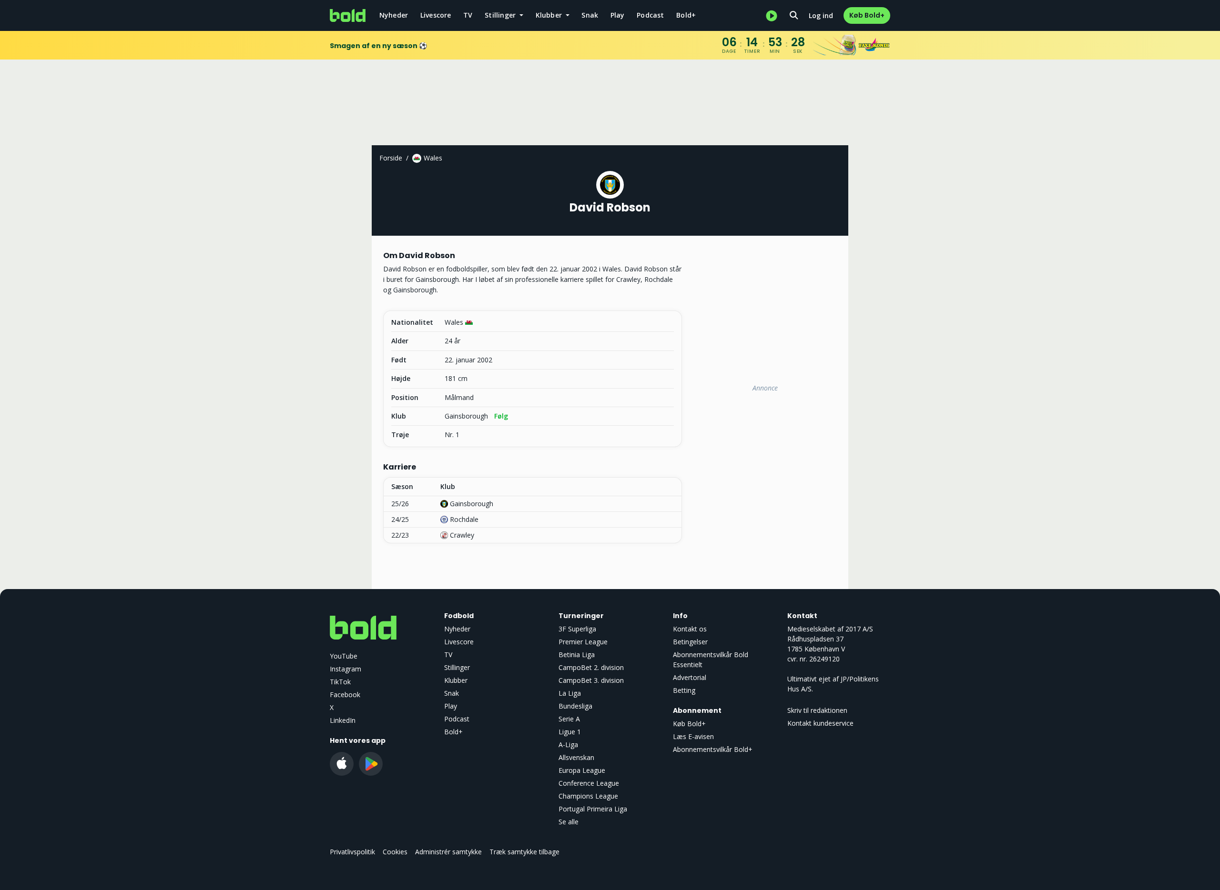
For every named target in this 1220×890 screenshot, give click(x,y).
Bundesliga (575, 705)
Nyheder (393, 15)
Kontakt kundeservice (820, 723)
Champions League (588, 795)
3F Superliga (577, 628)
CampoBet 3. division (591, 680)
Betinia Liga (577, 654)
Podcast (650, 15)
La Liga (570, 693)
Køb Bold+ (866, 15)
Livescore (435, 15)
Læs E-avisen (693, 736)
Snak (589, 15)
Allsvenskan (576, 757)
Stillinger (457, 667)
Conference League (589, 783)
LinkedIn (343, 720)
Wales (433, 157)
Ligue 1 (570, 731)
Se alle (569, 821)
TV (467, 15)
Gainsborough (466, 415)
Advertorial (689, 677)
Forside (390, 157)
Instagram (345, 668)
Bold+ (686, 15)
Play (617, 15)
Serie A (569, 718)
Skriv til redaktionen (817, 710)
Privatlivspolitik (352, 851)
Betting (684, 690)
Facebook (345, 694)
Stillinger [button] (501, 15)
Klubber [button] (550, 15)
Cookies (395, 851)
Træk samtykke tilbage (524, 851)
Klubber (456, 680)
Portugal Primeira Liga (593, 808)
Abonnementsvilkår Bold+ (712, 749)
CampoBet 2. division (591, 667)
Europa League (582, 770)
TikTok (340, 681)
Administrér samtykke (448, 851)
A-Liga (568, 744)
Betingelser (690, 641)
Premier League (583, 641)
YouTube (343, 655)
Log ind (821, 15)
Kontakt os (690, 628)
